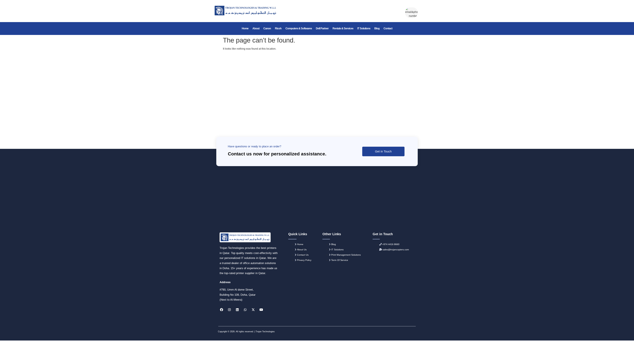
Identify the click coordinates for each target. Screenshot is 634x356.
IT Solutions (363, 28)
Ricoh (278, 28)
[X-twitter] (253, 309)
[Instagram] (229, 309)
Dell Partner (322, 28)
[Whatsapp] (245, 309)
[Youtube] (261, 309)
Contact (388, 28)
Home (245, 28)
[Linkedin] (237, 309)
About (255, 28)
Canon (267, 28)
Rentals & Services (343, 28)
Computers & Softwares (298, 28)
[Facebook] (221, 309)
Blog (377, 28)
